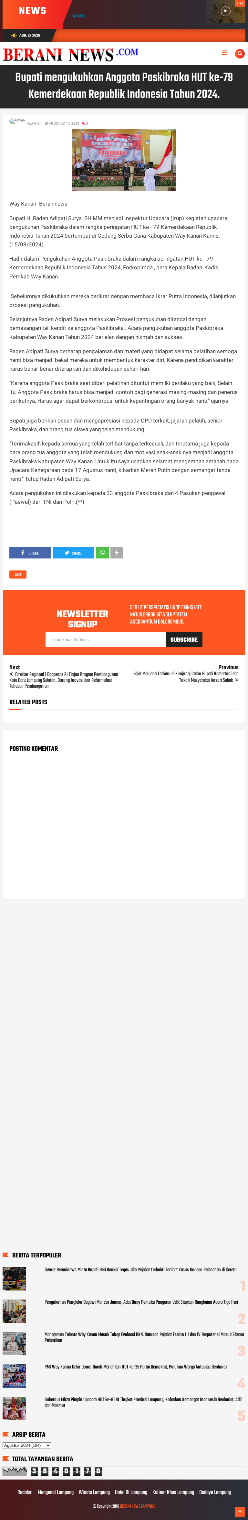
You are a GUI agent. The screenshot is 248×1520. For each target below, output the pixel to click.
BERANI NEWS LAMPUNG (137, 1506)
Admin (79, 16)
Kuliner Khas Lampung (173, 1492)
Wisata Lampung (94, 1492)
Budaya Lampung (215, 1492)
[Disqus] (124, 987)
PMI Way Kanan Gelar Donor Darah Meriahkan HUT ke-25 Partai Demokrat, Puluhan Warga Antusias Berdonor (136, 1367)
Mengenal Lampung (56, 1492)
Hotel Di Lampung (131, 1492)
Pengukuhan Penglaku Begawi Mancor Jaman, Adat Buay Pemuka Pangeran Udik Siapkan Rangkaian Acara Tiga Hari (141, 1302)
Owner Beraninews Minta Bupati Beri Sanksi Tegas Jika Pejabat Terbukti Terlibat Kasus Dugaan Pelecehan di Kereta (140, 1270)
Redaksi (25, 1492)
